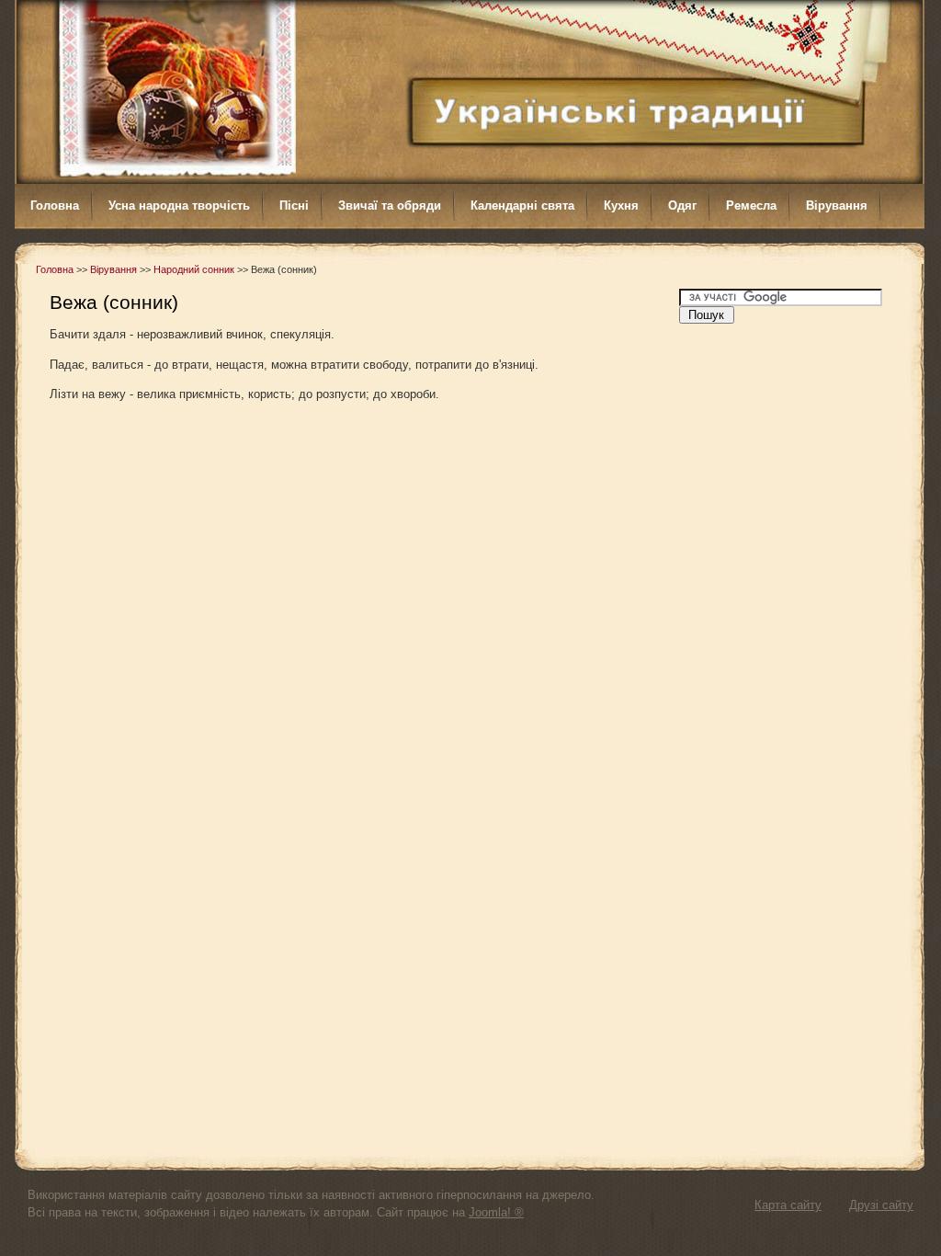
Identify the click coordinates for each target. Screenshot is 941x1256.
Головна (55, 269)
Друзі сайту (881, 1205)
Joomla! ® (496, 1212)
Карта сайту (788, 1205)
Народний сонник (193, 269)
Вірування (113, 269)
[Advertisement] (794, 609)
